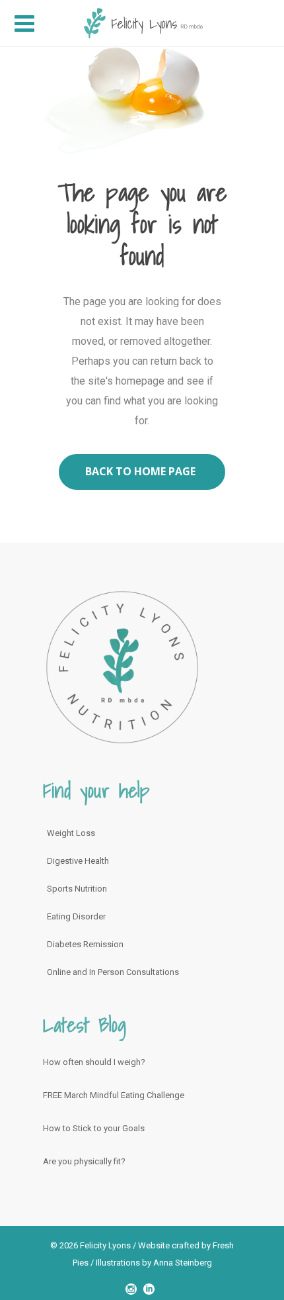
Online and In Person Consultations (113, 972)
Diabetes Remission (85, 944)
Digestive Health (78, 861)
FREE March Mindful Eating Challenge (113, 1095)
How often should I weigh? (94, 1062)
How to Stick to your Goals (94, 1128)
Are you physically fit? (84, 1161)
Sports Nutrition (77, 889)
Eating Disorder (76, 916)
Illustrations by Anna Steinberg (154, 1263)
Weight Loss (71, 833)
